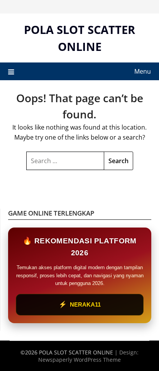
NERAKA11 (80, 304)
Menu (142, 71)
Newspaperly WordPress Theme (79, 359)
